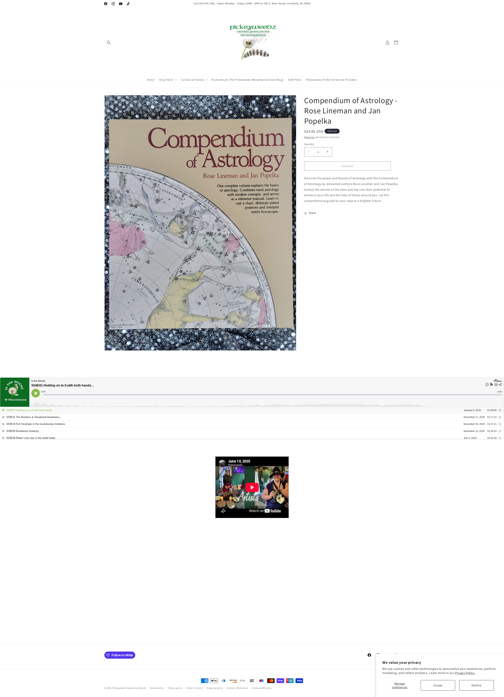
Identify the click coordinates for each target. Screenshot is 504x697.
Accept (438, 685)
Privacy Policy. (465, 673)
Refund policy (157, 687)
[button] (108, 42)
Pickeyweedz (118, 688)
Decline (476, 685)
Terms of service (194, 687)
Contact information (237, 687)
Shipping (309, 137)
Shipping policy (215, 687)
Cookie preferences (261, 687)
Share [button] (312, 213)
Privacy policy (175, 687)
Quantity (309, 144)
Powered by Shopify (136, 688)
